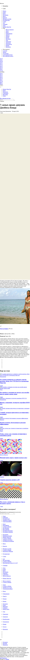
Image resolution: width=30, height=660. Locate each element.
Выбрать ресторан (7, 535)
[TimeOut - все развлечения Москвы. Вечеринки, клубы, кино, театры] (3, 2)
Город (4, 12)
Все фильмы (6, 528)
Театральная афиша (8, 588)
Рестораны (5, 15)
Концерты (5, 92)
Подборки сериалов (8, 532)
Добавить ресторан (7, 539)
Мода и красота (10, 29)
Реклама (5, 643)
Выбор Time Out (7, 27)
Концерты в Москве (8, 551)
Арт (4, 23)
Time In (7, 35)
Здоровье (5, 24)
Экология (8, 43)
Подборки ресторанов (8, 541)
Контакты (8, 47)
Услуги (4, 626)
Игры (7, 32)
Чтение (7, 36)
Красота (5, 17)
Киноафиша (6, 525)
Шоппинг (5, 606)
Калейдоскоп (6, 619)
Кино (4, 13)
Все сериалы (6, 529)
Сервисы (5, 607)
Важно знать (6, 609)
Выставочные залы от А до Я (10, 563)
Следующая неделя (7, 54)
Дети (4, 25)
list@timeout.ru (3, 658)
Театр (7, 31)
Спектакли (5, 93)
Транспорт (8, 41)
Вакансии (5, 644)
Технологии (9, 44)
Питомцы (8, 39)
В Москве (5, 517)
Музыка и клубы (7, 19)
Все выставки (6, 560)
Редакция (5, 642)
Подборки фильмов (8, 530)
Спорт (4, 21)
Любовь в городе (7, 520)
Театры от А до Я (7, 587)
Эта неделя (5, 53)
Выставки (5, 94)
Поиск (4, 11)
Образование (9, 33)
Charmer (7, 659)
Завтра (4, 52)
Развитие (5, 573)
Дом (7, 40)
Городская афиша (7, 521)
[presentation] (0, 85)
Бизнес (7, 37)
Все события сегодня (5, 98)
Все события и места (8, 56)
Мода (4, 16)
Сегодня (5, 50)
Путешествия (6, 20)
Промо (7, 45)
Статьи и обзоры (7, 526)
